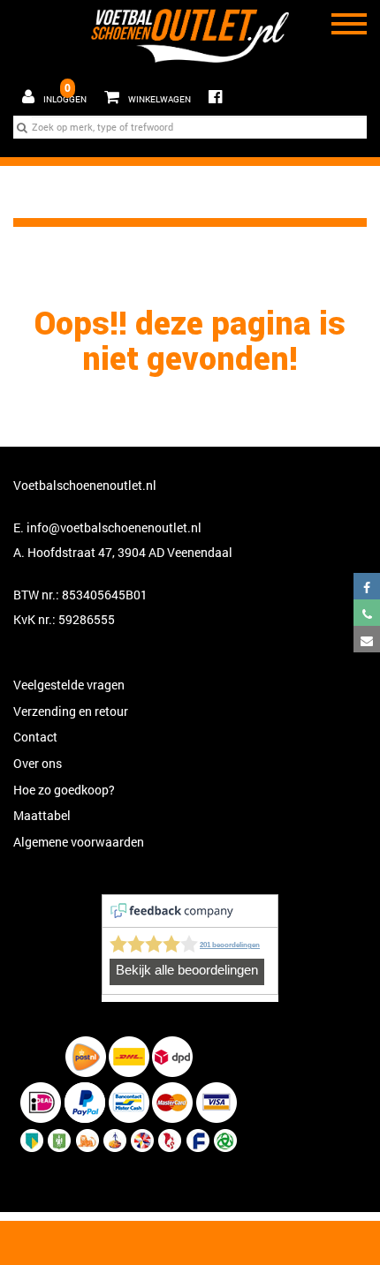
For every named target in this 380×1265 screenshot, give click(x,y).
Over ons (37, 763)
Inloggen (65, 99)
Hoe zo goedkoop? (64, 789)
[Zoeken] (22, 127)
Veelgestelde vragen (69, 684)
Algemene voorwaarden (78, 841)
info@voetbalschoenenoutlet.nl (114, 527)
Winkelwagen (143, 92)
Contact (35, 736)
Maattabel (42, 815)
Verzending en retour (70, 711)
